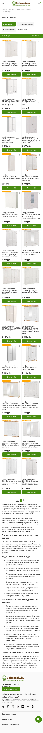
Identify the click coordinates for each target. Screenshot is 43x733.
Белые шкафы (7, 24)
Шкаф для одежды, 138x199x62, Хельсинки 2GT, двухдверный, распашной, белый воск (30, 482)
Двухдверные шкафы (25, 24)
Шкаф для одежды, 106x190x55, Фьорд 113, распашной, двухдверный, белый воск (31, 139)
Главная (4, 9)
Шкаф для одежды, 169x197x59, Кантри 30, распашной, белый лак (10, 214)
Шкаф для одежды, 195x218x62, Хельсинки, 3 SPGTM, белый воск (31, 252)
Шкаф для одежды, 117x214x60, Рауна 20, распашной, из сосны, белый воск (29, 64)
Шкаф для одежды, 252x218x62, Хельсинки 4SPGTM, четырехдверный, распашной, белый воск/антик (11, 405)
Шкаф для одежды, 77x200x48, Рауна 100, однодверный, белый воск (11, 176)
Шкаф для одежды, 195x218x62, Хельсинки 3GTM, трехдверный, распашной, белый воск (30, 404)
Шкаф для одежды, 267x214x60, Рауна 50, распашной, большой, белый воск (9, 291)
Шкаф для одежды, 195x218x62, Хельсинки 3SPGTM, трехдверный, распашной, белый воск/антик (30, 329)
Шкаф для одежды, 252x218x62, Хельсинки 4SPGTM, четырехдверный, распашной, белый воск (31, 444)
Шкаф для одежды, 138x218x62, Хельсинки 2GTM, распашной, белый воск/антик (30, 177)
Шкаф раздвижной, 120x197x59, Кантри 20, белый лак (10, 367)
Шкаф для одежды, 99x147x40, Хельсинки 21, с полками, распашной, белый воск (11, 482)
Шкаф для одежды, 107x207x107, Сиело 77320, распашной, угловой (11, 328)
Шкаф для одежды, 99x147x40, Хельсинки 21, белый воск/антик (31, 367)
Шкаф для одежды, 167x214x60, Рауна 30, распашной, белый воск (10, 63)
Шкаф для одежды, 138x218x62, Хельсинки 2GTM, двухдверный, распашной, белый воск (10, 253)
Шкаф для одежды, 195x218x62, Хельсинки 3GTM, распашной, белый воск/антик (10, 444)
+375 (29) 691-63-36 (10, 684)
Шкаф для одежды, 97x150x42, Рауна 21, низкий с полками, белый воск (30, 102)
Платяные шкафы (9, 30)
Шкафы (12, 9)
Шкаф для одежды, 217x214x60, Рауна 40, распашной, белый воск (30, 290)
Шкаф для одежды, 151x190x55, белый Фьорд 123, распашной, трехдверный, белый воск (31, 215)
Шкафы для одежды (24, 9)
